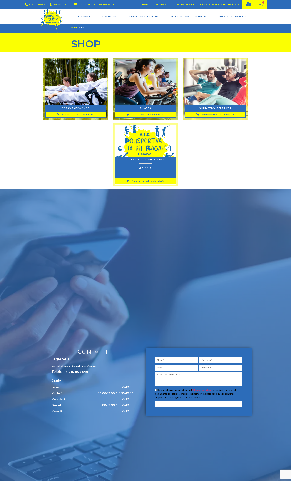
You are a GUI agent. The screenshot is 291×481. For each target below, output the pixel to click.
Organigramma (184, 4)
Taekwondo (82, 16)
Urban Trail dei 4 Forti (232, 16)
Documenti (161, 4)
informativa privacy (202, 390)
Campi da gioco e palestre (143, 16)
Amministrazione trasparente (219, 4)
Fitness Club (109, 16)
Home (144, 4)
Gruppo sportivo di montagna (189, 16)
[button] (75, 114)
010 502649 (78, 372)
